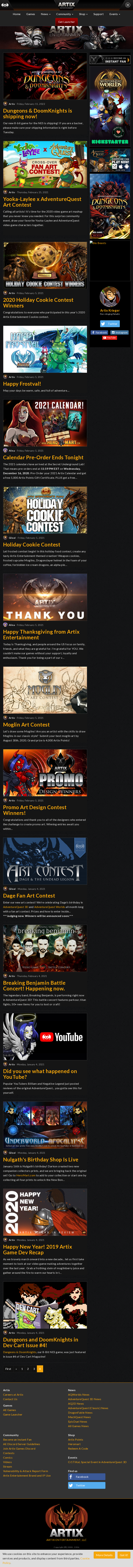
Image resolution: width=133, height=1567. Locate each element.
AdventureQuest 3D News (84, 1399)
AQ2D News (76, 1403)
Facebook (101, 332)
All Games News (78, 1426)
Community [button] (64, 14)
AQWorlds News (79, 1394)
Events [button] (114, 14)
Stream (7, 1466)
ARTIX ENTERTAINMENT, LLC (66, 1539)
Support (99, 14)
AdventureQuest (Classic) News (88, 1408)
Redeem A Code (78, 1448)
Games (30, 14)
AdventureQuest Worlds (49, 906)
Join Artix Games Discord (19, 1448)
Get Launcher (66, 21)
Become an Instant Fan (17, 1439)
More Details (104, 1555)
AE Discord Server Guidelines (21, 1444)
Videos (7, 1462)
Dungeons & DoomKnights (20, 1352)
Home (17, 14)
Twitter (113, 323)
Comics (8, 1457)
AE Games (9, 1410)
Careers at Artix (13, 1394)
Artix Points (75, 1439)
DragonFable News (80, 1412)
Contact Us (10, 1399)
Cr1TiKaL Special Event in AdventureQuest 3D (97, 1462)
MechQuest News (79, 1417)
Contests (9, 1453)
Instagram (122, 332)
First (8, 1368)
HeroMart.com (26, 1175)
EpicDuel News (77, 1421)
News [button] (45, 14)
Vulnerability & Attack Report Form (25, 1471)
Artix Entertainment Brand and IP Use (27, 1475)
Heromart (74, 1444)
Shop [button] (82, 14)
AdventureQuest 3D (16, 906)
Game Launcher (13, 1414)
